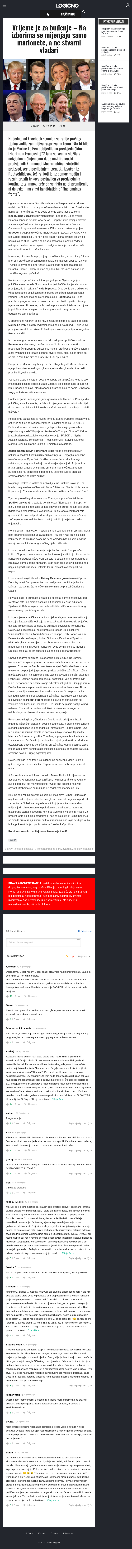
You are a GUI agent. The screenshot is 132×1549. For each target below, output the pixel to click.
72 (118, 112)
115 (118, 55)
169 (119, 74)
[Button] (47, 14)
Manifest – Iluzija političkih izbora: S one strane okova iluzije (112, 68)
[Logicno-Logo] (67, 5)
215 (119, 93)
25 (120, 36)
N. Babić (34, 126)
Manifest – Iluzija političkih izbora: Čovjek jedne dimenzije (112, 87)
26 (64, 126)
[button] (4, 5)
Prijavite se (86, 931)
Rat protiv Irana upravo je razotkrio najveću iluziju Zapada (113, 31)
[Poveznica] (127, 5)
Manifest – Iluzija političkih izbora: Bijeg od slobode (113, 49)
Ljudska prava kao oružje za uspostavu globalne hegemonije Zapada (113, 106)
